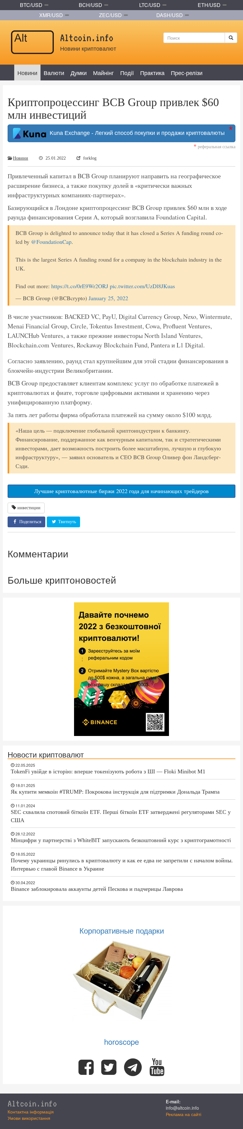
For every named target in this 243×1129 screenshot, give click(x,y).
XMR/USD (51, 15)
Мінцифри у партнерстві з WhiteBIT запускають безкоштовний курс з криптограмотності (121, 840)
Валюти (54, 72)
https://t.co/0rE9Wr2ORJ (79, 286)
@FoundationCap (51, 241)
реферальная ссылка (214, 146)
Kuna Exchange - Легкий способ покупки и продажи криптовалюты (136, 133)
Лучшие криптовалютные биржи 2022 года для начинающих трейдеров (121, 491)
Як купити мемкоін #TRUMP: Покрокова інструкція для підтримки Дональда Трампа (115, 792)
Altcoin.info (32, 1103)
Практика (152, 72)
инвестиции (28, 507)
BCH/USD (90, 5)
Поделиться (29, 521)
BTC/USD (31, 5)
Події (127, 72)
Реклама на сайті (183, 1114)
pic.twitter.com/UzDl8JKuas (142, 286)
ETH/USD (209, 5)
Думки (79, 72)
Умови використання (29, 1118)
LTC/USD (149, 5)
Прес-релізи (186, 72)
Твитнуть (66, 521)
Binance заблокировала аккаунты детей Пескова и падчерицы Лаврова (97, 889)
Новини (27, 72)
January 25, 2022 (108, 298)
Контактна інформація (31, 1111)
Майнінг (103, 72)
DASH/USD (169, 15)
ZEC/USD (110, 15)
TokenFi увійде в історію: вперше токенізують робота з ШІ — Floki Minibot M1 (108, 771)
